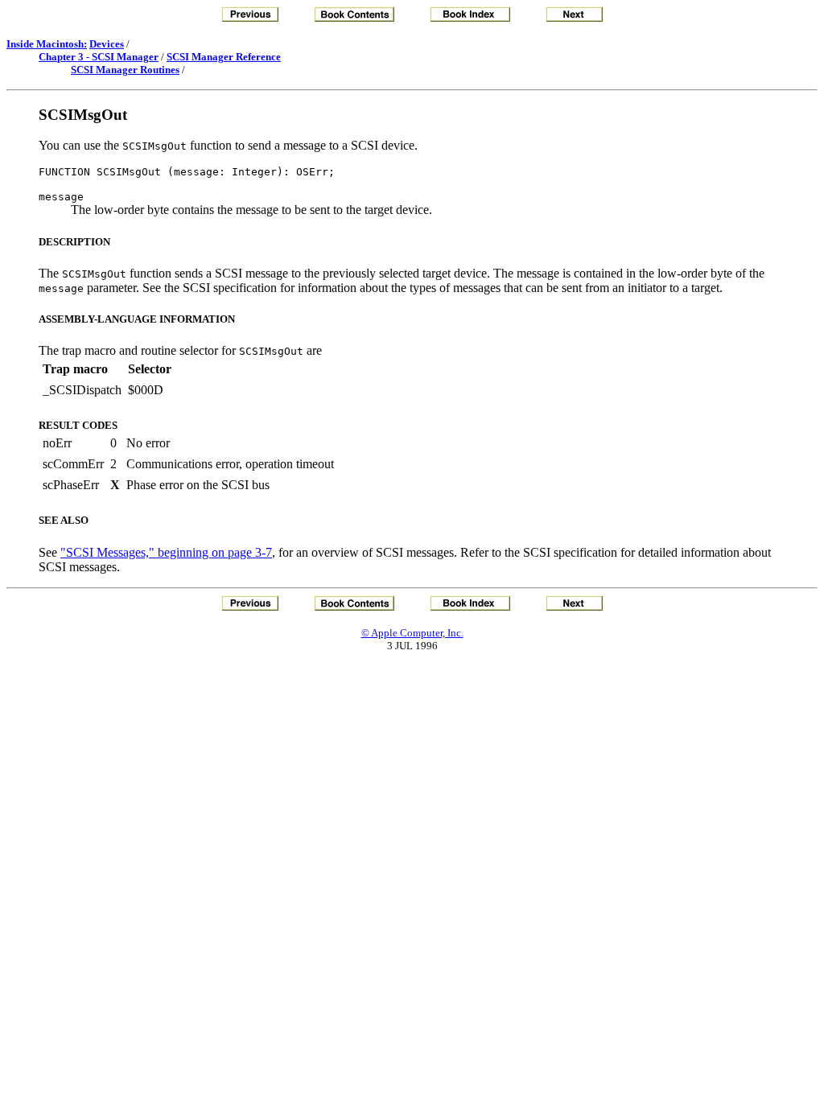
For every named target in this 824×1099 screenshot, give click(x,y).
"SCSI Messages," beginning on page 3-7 (166, 552)
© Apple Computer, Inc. (412, 633)
